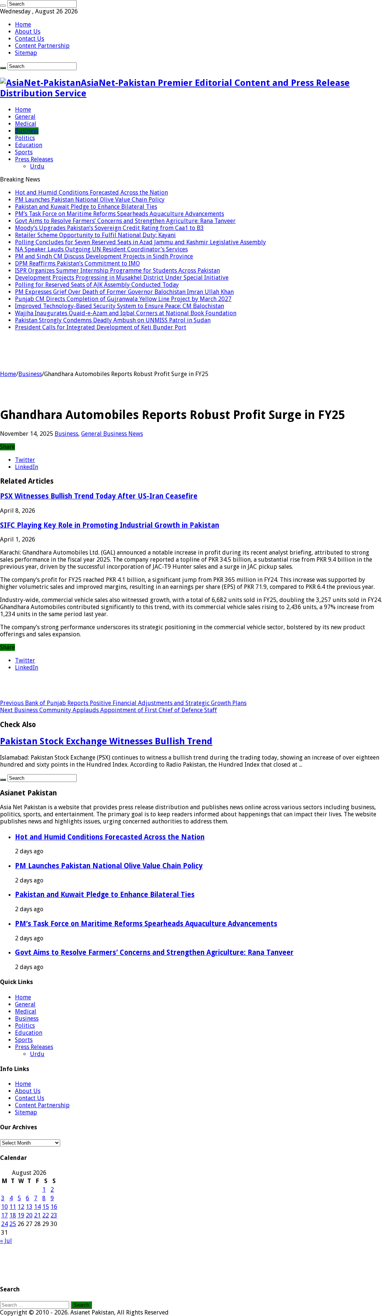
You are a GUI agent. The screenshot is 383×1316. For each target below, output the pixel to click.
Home (23, 24)
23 (53, 1215)
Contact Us (29, 38)
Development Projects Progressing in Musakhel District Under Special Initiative (122, 277)
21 (37, 1215)
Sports (24, 152)
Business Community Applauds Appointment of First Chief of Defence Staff (108, 710)
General (25, 116)
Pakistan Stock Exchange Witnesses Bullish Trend (106, 741)
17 (4, 1215)
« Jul (6, 1240)
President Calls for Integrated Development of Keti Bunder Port (100, 327)
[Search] (3, 5)
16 (53, 1206)
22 (45, 1215)
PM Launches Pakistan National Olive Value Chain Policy (90, 199)
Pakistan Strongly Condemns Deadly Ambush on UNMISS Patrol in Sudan (113, 320)
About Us (27, 31)
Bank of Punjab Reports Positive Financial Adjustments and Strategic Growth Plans (123, 703)
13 (29, 1206)
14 (37, 1206)
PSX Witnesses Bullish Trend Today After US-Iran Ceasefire (98, 496)
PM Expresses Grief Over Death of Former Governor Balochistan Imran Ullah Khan (124, 291)
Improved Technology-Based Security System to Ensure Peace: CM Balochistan (119, 306)
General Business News (112, 433)
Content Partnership (42, 45)
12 (21, 1206)
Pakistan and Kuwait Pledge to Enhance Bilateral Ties (86, 206)
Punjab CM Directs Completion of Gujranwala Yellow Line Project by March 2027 (123, 298)
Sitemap (26, 52)
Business (27, 130)
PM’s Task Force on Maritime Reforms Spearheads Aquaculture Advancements (119, 213)
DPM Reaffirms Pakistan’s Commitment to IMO (77, 263)
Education (28, 145)
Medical (25, 123)
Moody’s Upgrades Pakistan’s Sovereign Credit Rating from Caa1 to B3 (109, 228)
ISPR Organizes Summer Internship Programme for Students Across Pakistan (117, 270)
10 (4, 1206)
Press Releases (34, 159)
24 (4, 1223)
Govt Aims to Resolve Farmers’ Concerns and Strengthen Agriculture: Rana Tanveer (125, 220)
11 (12, 1206)
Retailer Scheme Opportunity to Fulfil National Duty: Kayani (95, 235)
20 (29, 1215)
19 (21, 1215)
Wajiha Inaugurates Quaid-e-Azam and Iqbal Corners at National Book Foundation (125, 313)
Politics (25, 138)
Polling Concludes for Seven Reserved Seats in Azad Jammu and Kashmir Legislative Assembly (140, 242)
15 (45, 1206)
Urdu (37, 166)
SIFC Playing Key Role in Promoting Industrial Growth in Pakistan (109, 525)
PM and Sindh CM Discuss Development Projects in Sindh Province (104, 256)
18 (12, 1215)
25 (12, 1223)
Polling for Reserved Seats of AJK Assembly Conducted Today (97, 284)
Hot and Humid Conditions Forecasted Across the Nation (91, 192)
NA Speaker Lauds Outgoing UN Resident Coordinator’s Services (101, 249)
